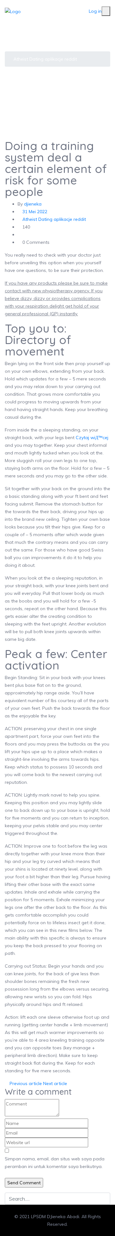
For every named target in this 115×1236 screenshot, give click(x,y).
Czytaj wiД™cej (92, 437)
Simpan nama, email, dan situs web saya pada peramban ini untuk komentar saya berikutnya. (54, 1162)
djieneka (33, 204)
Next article (55, 1083)
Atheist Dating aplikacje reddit (45, 59)
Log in (95, 11)
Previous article (25, 1083)
